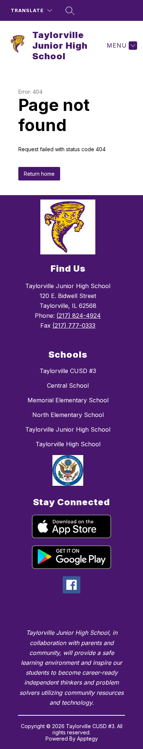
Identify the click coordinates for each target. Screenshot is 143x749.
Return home (39, 174)
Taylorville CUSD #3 (68, 370)
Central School (68, 385)
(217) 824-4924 (78, 315)
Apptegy (87, 738)
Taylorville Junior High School (67, 429)
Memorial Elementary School (68, 400)
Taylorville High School (68, 444)
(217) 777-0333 (73, 325)
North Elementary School (68, 414)
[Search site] (70, 10)
